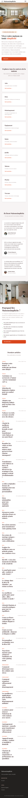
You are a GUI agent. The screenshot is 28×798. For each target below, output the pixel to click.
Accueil (2, 780)
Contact (3, 789)
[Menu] (25, 1)
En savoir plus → (8, 341)
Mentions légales (4, 787)
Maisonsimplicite (8, 1)
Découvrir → (6, 58)
